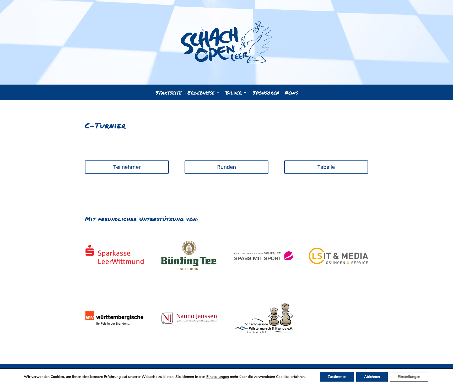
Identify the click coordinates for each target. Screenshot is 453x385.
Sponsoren (266, 93)
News (291, 93)
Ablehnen (372, 376)
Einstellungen (217, 376)
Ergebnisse (200, 93)
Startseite (168, 93)
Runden (226, 166)
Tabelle (326, 166)
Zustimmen (337, 376)
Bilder (233, 93)
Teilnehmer (127, 166)
